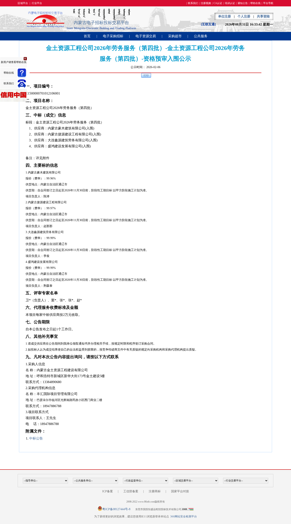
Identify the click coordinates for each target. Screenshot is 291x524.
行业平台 (37, 3)
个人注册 (244, 16)
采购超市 (175, 36)
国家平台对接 (180, 491)
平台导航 (268, 3)
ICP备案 (107, 491)
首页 (87, 36)
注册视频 (206, 3)
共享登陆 (263, 16)
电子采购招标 (113, 36)
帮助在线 (255, 3)
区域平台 (23, 3)
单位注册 (224, 16)
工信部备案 (130, 491)
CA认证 (217, 3)
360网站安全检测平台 (183, 516)
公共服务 (200, 36)
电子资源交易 (145, 36)
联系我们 (193, 3)
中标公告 (36, 438)
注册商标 (155, 491)
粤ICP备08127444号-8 (116, 509)
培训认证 (230, 3)
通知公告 (243, 3)
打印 (146, 75)
